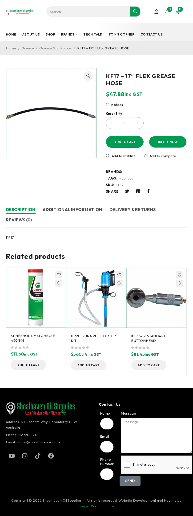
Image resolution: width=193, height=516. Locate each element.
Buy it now (168, 142)
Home (11, 48)
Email (104, 436)
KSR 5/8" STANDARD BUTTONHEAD (149, 338)
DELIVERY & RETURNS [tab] (132, 209)
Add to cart (124, 142)
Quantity (114, 114)
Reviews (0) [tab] (19, 220)
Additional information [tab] (72, 209)
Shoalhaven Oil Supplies (62, 500)
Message (128, 413)
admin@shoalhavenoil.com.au (40, 442)
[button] (88, 76)
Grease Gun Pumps (55, 48)
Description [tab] (21, 209)
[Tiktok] (38, 456)
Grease (27, 48)
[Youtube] (12, 456)
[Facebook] (51, 456)
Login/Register (156, 11)
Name (105, 413)
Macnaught (127, 178)
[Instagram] (25, 456)
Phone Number (107, 461)
